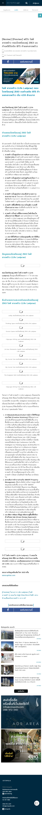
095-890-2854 (7, 792)
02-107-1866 (6, 800)
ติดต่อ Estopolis (7, 787)
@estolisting (8, 794)
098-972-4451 (6, 804)
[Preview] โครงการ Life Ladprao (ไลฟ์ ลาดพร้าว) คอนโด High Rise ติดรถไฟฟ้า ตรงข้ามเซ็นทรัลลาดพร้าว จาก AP (20, 595)
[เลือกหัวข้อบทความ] (36, 803)
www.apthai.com (8, 575)
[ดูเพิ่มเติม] (21, 688)
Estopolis (7, 809)
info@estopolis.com (8, 806)
